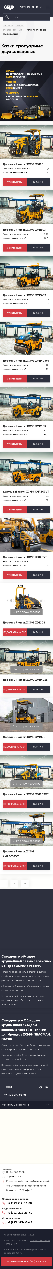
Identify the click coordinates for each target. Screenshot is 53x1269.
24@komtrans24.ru (13, 1177)
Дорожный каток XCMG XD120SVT (26, 794)
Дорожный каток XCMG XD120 (23, 164)
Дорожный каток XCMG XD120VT (25, 557)
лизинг (38, 182)
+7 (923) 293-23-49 (19, 1212)
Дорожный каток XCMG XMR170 (24, 737)
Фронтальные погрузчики (16, 1104)
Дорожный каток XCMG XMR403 (24, 295)
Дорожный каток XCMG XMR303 (24, 229)
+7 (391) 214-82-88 (28, 7)
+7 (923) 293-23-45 (19, 1222)
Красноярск (40, 7)
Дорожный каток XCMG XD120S (24, 622)
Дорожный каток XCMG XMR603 (24, 426)
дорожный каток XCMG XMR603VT (26, 491)
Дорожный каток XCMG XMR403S (25, 679)
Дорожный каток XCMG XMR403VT (26, 360)
